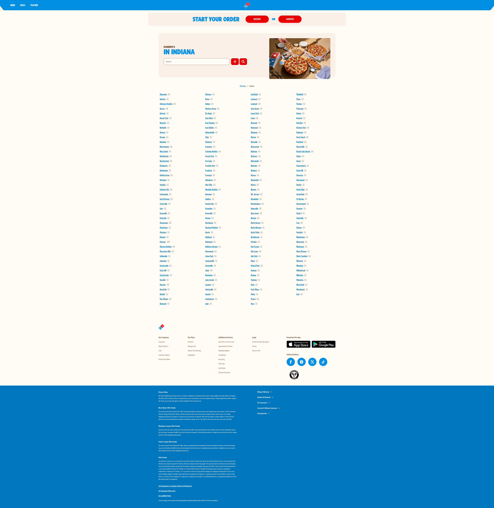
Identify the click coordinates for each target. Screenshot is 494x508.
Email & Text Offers (164, 359)
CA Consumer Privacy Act (166, 491)
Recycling (221, 359)
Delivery (257, 19)
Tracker (34, 5)
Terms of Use (256, 350)
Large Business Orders (225, 346)
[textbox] (197, 500)
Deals (22, 5)
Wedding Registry (224, 350)
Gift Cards (221, 364)
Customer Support (164, 355)
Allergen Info (192, 346)
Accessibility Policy (164, 496)
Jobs (159, 350)
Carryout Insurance (224, 372)
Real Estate (221, 368)
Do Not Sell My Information (260, 342)
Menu (12, 5)
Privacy (254, 346)
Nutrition (190, 342)
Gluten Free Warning (194, 350)
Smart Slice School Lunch (226, 342)
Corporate (161, 342)
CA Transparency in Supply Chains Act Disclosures (175, 486)
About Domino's (163, 346)
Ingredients (191, 355)
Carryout (290, 19)
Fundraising (222, 355)
